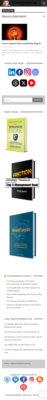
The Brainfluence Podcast (19, 276)
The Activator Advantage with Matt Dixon (22, 301)
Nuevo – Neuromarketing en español (17, 363)
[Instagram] (32, 380)
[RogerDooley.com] (23, 387)
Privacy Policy (37, 395)
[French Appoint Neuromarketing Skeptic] (14, 32)
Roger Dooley (27, 395)
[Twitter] (7, 380)
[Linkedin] (16, 380)
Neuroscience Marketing (13, 395)
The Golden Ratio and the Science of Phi (19, 345)
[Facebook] (24, 380)
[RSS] (40, 380)
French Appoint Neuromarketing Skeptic (21, 43)
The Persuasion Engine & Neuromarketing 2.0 (21, 332)
